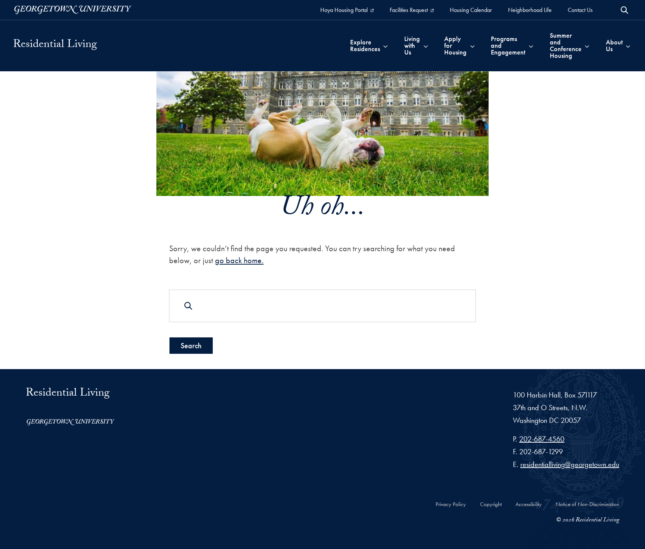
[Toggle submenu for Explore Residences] (385, 45)
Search (191, 345)
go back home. (239, 260)
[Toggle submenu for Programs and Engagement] (531, 45)
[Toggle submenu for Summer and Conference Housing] (587, 45)
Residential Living (55, 45)
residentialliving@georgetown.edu (569, 464)
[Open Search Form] (624, 10)
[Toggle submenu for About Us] (628, 45)
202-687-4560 (541, 439)
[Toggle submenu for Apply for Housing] (472, 45)
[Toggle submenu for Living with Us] (426, 45)
